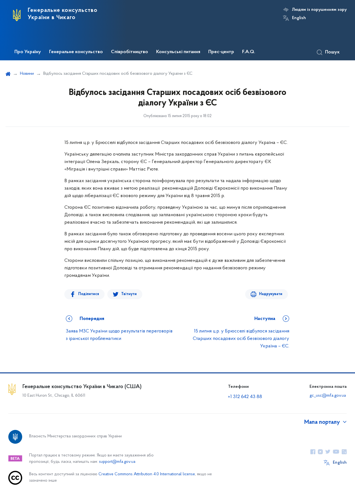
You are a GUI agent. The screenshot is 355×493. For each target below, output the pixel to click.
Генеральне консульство (76, 52)
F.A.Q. (248, 52)
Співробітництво (129, 52)
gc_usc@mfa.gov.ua (328, 395)
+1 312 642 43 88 (245, 396)
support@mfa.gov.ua (117, 462)
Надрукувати (270, 294)
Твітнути (129, 294)
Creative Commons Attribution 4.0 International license (146, 474)
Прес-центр (221, 52)
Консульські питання (178, 52)
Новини (27, 73)
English (299, 18)
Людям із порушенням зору (319, 9)
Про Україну (27, 52)
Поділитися (88, 294)
